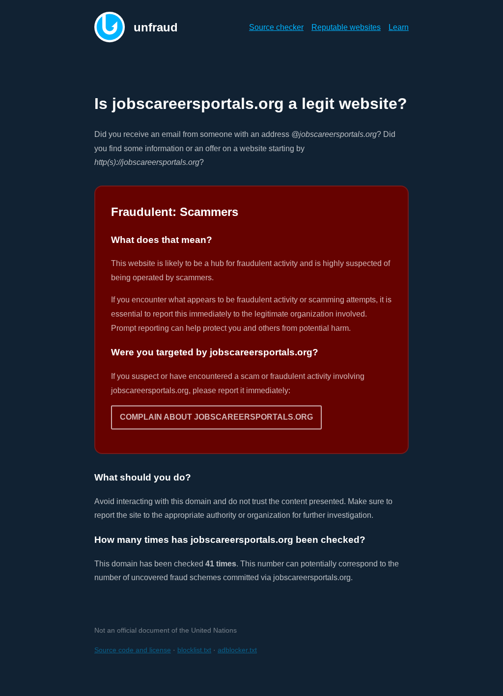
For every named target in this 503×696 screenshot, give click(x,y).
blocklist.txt (194, 650)
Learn (399, 27)
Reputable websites (346, 27)
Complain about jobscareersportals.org (216, 417)
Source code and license (132, 650)
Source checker (276, 27)
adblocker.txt (237, 650)
